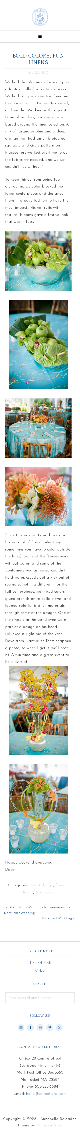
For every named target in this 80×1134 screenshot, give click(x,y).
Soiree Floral (40, 17)
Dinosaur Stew (49, 1125)
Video (40, 971)
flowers (62, 885)
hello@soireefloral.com (46, 1094)
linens (28, 893)
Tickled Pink (40, 963)
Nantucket (44, 893)
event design (42, 885)
